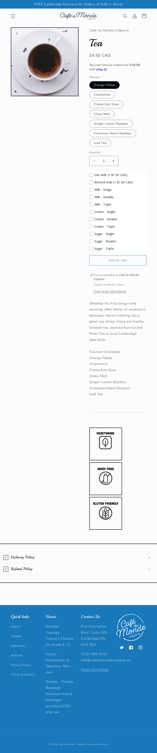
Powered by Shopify (97, 744)
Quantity (95, 152)
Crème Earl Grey (106, 104)
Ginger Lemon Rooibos (111, 124)
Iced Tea (100, 143)
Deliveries (18, 646)
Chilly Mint (102, 114)
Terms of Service (23, 675)
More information (95, 669)
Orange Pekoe (104, 85)
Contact (16, 636)
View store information (109, 291)
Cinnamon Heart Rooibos (113, 133)
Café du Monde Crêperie (71, 744)
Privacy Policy (21, 665)
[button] (13, 16)
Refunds (17, 655)
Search (16, 626)
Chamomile (102, 95)
